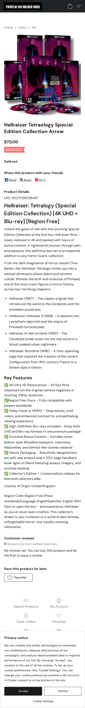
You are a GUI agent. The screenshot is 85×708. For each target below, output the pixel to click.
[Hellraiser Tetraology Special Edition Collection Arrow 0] (42, 74)
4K (34, 27)
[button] (23, 6)
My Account (59, 606)
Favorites (59, 621)
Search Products (26, 606)
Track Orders (26, 621)
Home (8, 27)
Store (22, 27)
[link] (43, 700)
